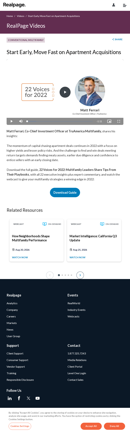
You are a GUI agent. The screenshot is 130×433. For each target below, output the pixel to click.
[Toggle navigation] (123, 5)
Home (10, 16)
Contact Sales (75, 379)
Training (11, 373)
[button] (59, 275)
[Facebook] (19, 398)
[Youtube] (37, 398)
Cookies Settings (19, 426)
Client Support (15, 353)
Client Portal (75, 366)
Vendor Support (16, 366)
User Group (13, 336)
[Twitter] (28, 398)
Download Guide (65, 192)
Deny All (114, 426)
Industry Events (76, 309)
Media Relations (77, 360)
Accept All (91, 426)
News (10, 329)
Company (12, 309)
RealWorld (74, 303)
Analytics (12, 303)
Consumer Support (17, 360)
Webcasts (73, 316)
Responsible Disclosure (20, 379)
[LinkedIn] (10, 398)
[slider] (60, 121)
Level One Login (77, 373)
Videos (20, 16)
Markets (12, 322)
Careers (11, 316)
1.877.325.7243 (77, 353)
